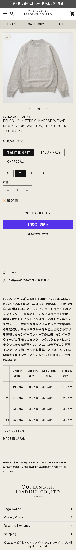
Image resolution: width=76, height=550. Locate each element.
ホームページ (21, 462)
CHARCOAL (15, 161)
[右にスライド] (47, 109)
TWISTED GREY (18, 152)
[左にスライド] (29, 109)
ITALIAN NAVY (50, 152)
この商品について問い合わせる (28, 280)
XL (44, 173)
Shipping (10, 534)
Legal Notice (12, 509)
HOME (7, 462)
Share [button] (12, 272)
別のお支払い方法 (38, 234)
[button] (5, 13)
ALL (61, 24)
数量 (6, 182)
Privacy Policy (13, 517)
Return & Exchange (17, 525)
